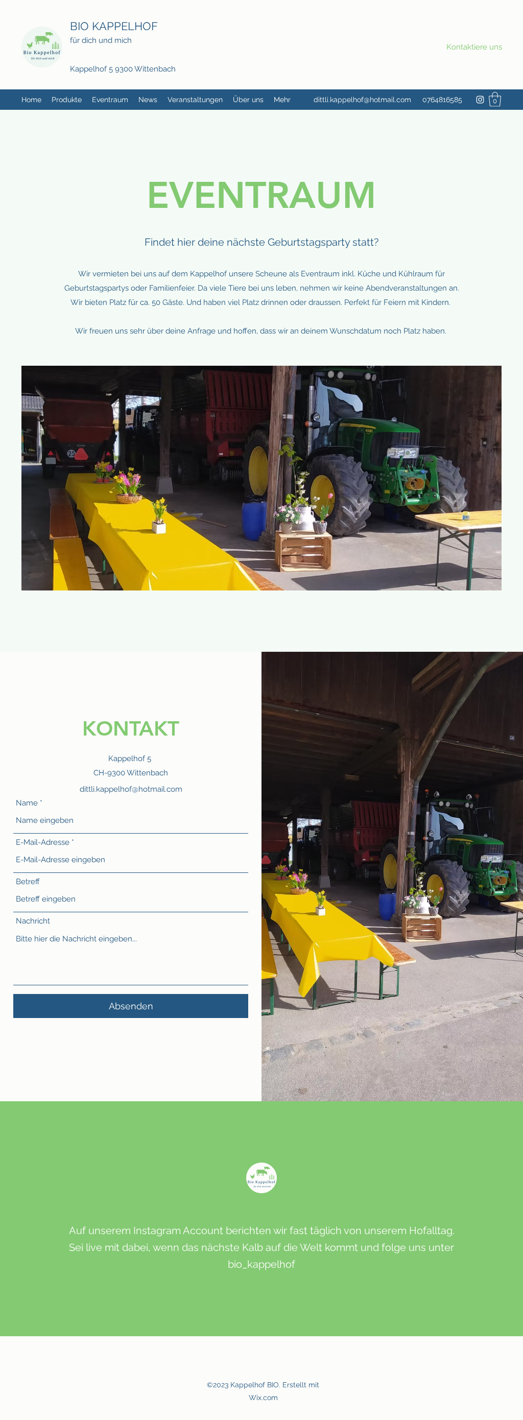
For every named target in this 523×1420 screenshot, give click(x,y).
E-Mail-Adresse (42, 842)
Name (27, 803)
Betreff (28, 882)
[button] (495, 99)
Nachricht (33, 921)
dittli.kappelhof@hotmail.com (362, 100)
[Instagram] (480, 99)
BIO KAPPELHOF (115, 26)
